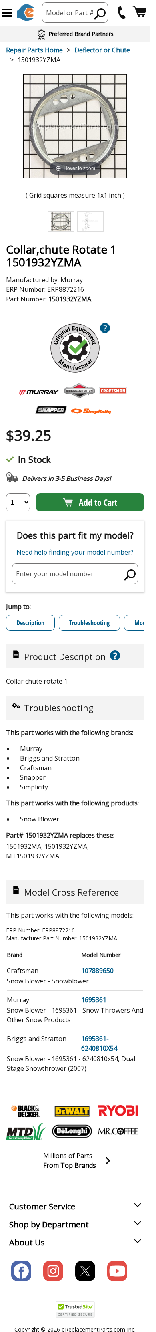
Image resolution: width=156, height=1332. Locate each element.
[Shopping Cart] (139, 12)
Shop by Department (49, 1224)
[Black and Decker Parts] (26, 1111)
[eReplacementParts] (25, 12)
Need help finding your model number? (75, 552)
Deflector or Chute (102, 50)
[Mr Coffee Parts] (118, 1131)
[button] (7, 12)
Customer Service (42, 1206)
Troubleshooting (89, 622)
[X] (85, 1271)
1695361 (93, 999)
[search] (100, 14)
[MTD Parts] (26, 1131)
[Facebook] (21, 1271)
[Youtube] (117, 1271)
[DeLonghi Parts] (72, 1131)
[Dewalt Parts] (72, 1111)
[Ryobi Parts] (118, 1111)
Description (30, 622)
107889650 (97, 970)
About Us (27, 1242)
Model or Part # (70, 12)
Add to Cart (98, 502)
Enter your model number (55, 573)
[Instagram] (53, 1271)
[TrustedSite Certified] (75, 1309)
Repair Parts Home (34, 50)
